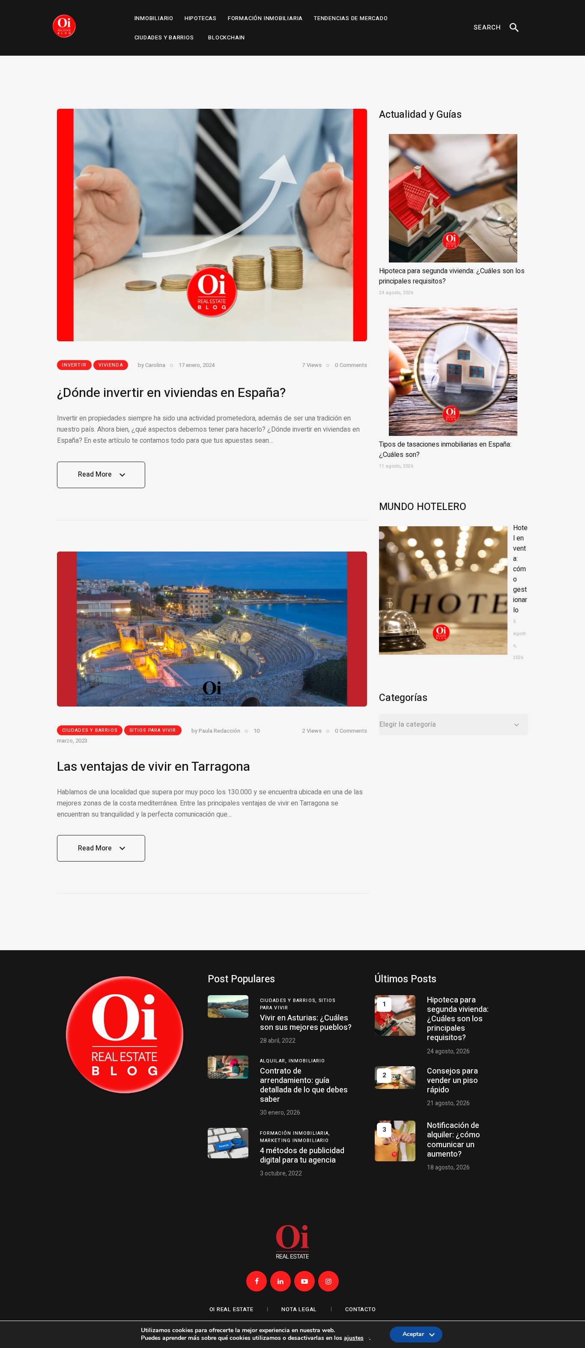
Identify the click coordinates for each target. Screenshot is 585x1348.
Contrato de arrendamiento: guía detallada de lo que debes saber (304, 1085)
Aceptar (413, 1336)
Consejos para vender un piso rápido (452, 1080)
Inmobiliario (307, 1061)
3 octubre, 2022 (281, 1173)
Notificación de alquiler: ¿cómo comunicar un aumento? (453, 1140)
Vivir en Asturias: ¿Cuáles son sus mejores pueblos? (306, 1022)
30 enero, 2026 (280, 1112)
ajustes (354, 1338)
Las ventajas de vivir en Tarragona (153, 767)
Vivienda (110, 365)
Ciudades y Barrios (89, 730)
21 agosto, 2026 (448, 1103)
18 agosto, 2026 (448, 1167)
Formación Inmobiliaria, (295, 1133)
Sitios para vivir (152, 730)
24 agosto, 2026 (448, 1051)
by (151, 365)
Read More (95, 478)
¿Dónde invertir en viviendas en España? (171, 393)
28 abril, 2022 (277, 1040)
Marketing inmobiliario (294, 1140)
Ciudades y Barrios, (289, 1000)
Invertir (74, 365)
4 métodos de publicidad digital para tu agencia (302, 1155)
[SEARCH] (514, 28)
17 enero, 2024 (197, 365)
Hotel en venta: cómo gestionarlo (520, 569)
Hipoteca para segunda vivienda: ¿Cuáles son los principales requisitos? (458, 1019)
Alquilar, (274, 1061)
